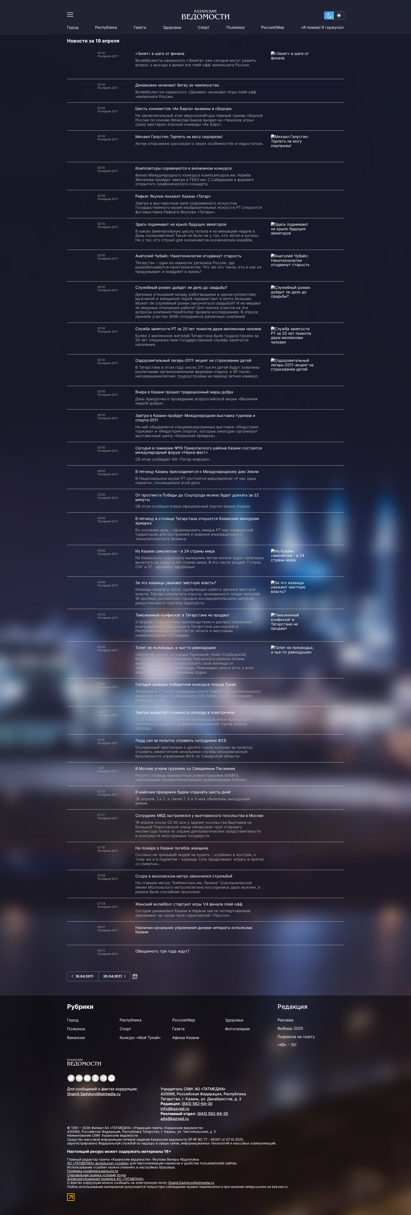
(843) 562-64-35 (212, 1113)
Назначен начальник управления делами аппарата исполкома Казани (193, 929)
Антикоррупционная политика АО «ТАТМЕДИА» (105, 1179)
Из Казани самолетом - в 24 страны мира (175, 551)
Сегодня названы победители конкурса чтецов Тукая (185, 684)
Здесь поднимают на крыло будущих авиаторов (180, 224)
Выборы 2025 (290, 1028)
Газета (140, 27)
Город (72, 27)
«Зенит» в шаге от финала (159, 53)
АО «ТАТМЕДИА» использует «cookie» (98, 1163)
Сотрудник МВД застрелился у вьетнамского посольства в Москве (199, 815)
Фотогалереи (237, 1028)
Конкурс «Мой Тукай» (140, 1037)
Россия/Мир (272, 27)
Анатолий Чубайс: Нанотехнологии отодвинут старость (188, 255)
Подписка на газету (296, 1036)
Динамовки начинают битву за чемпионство (177, 85)
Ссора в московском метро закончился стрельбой (183, 876)
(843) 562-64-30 (196, 1103)
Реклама (286, 1020)
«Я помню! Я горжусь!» (322, 27)
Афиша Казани (185, 1037)
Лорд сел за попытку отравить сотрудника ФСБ (180, 740)
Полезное (235, 27)
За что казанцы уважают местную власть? (175, 582)
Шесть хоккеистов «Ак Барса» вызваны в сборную (183, 108)
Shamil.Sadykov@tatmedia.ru (94, 1093)
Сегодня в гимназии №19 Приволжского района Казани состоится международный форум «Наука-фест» (198, 450)
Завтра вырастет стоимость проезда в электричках (185, 712)
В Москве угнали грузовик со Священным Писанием (185, 768)
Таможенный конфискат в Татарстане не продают (182, 615)
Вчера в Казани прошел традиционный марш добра (184, 392)
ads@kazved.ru (175, 1118)
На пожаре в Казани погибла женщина (171, 848)
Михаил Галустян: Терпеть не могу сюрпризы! (178, 136)
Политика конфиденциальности (92, 1171)
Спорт (204, 27)
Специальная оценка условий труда (96, 1175)
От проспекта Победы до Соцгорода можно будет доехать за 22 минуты (197, 497)
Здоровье (172, 27)
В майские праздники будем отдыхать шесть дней (183, 792)
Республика (106, 27)
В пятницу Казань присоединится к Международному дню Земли (197, 471)
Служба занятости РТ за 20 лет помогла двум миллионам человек (198, 328)
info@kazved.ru (175, 1108)
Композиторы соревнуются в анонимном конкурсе (183, 168)
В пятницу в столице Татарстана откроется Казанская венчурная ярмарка (197, 520)
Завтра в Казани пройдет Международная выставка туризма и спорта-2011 (195, 417)
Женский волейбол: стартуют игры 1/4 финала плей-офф (188, 904)
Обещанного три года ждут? (162, 951)
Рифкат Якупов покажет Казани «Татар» (173, 196)
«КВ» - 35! (287, 1044)
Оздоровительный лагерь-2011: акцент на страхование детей (193, 360)
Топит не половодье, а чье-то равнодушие (175, 647)
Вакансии (76, 1037)
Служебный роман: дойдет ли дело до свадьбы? (181, 287)
